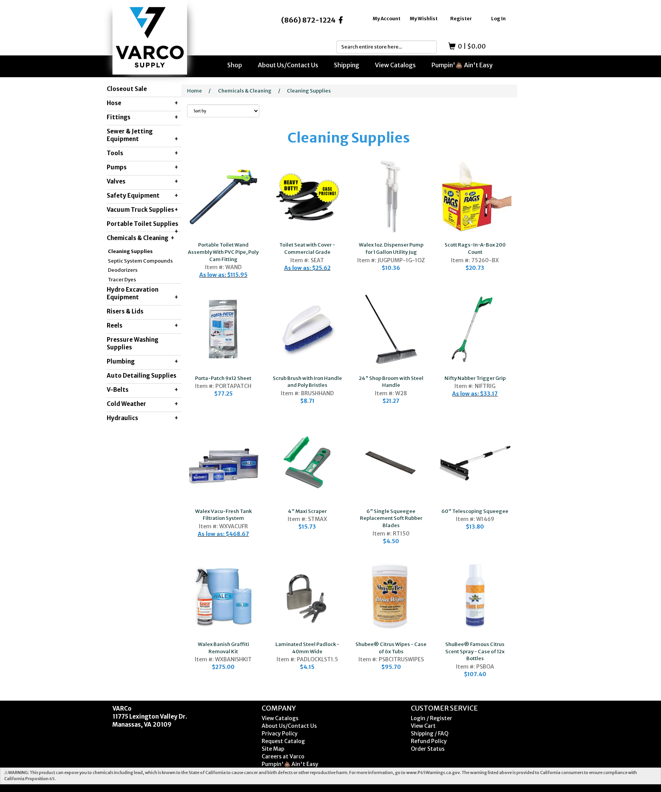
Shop (234, 65)
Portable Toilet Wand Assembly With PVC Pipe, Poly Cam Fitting (223, 252)
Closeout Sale (127, 89)
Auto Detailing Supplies (141, 375)
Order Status (427, 748)
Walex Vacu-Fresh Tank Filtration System (223, 515)
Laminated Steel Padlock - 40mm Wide (307, 648)
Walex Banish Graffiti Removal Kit (223, 648)
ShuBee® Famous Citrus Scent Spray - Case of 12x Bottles (475, 651)
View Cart (423, 725)
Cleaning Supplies (130, 251)
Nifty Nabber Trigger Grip (475, 378)
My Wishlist (424, 18)
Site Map (273, 748)
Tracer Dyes (122, 279)
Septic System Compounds (140, 261)
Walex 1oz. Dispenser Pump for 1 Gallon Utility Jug (391, 248)
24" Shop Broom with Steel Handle (391, 382)
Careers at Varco (283, 756)
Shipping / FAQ (429, 733)
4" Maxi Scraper (307, 511)
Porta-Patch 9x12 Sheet (223, 378)
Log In (498, 18)
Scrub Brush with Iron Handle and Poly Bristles (307, 382)
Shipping (346, 65)
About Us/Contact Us (288, 65)
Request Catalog (283, 741)
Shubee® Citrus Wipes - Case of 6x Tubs (391, 648)
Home (194, 91)
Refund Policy (429, 741)
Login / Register (431, 718)
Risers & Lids (125, 311)
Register (461, 18)
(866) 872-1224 (308, 20)
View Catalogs (395, 65)
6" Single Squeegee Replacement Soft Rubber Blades (391, 518)
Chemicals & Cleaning (245, 91)
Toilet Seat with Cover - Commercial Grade (307, 248)
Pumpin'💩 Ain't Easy (462, 65)
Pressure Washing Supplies (132, 343)
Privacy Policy (280, 733)
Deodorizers (123, 270)
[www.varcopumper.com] (149, 37)
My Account (387, 18)
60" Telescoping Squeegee (474, 511)
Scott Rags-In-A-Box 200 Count (475, 248)
